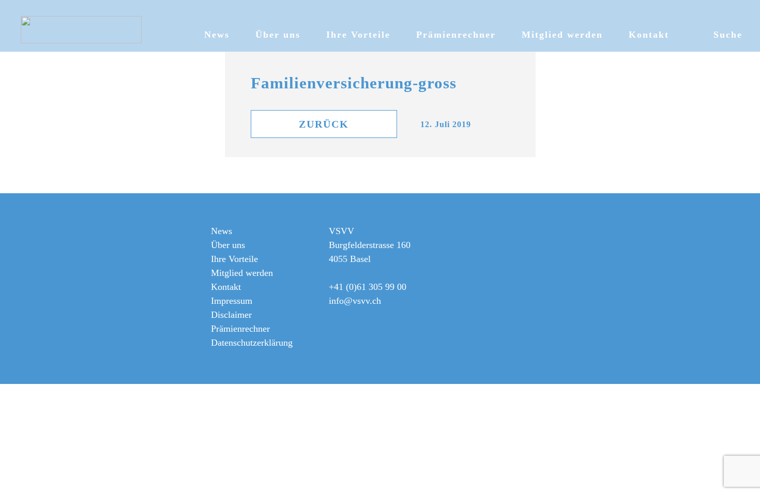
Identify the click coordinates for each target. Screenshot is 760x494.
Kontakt (649, 34)
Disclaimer (231, 315)
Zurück (324, 124)
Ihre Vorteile (358, 34)
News (217, 34)
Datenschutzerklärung (252, 342)
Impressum (231, 301)
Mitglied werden (562, 34)
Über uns (277, 34)
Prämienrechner (456, 34)
